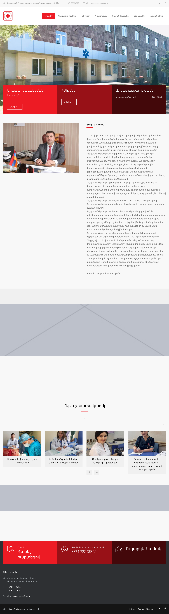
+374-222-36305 (73, 3)
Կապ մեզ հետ (156, 16)
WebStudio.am (16, 609)
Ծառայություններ (67, 16)
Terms (141, 609)
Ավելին (13, 106)
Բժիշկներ (85, 16)
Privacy (132, 609)
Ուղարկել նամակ (143, 548)
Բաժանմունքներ (120, 16)
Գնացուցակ (101, 16)
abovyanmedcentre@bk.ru (97, 3)
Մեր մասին (139, 16)
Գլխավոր (48, 16)
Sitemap (149, 609)
